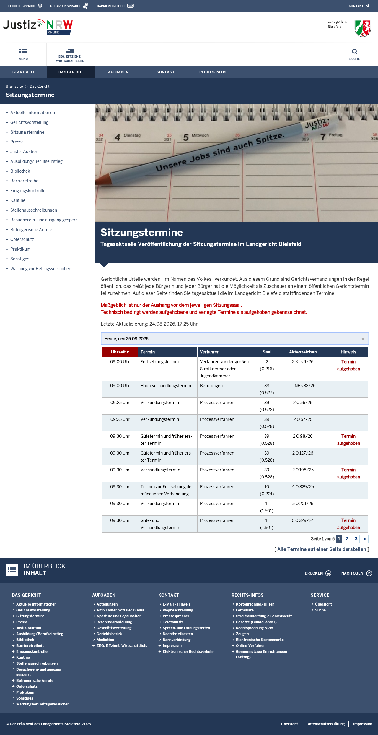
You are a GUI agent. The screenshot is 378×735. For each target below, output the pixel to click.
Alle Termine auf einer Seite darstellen (321, 549)
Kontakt (356, 6)
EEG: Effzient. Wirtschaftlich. (70, 59)
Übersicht (323, 604)
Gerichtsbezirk (109, 634)
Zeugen (242, 634)
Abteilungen (107, 604)
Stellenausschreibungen (33, 210)
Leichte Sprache (22, 6)
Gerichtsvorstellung (29, 122)
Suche (354, 59)
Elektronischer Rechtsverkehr (188, 651)
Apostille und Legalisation (119, 616)
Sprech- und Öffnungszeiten (186, 628)
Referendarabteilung (114, 622)
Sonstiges (19, 259)
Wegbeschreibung (178, 610)
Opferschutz (22, 239)
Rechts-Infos (212, 72)
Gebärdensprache (65, 6)
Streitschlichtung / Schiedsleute (264, 616)
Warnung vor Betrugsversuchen (40, 268)
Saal (267, 352)
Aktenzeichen (303, 352)
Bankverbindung (176, 639)
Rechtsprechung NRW (254, 628)
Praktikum (20, 249)
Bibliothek (20, 171)
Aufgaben (118, 72)
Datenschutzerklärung (326, 724)
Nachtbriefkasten (178, 634)
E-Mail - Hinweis (176, 604)
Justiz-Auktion (24, 151)
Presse (17, 142)
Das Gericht (70, 72)
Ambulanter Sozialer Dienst (120, 610)
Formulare (245, 610)
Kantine (17, 200)
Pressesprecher (176, 616)
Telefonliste (173, 622)
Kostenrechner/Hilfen (255, 604)
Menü (23, 59)
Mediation (105, 639)
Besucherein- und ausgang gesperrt (44, 220)
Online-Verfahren (250, 645)
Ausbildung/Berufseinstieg (36, 161)
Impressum (172, 645)
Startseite (23, 72)
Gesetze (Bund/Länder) (256, 622)
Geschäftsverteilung (114, 628)
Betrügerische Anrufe (31, 229)
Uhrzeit (118, 352)
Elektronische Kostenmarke (260, 639)
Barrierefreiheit (111, 6)
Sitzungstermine (27, 132)
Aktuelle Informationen (32, 112)
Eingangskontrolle (27, 190)
